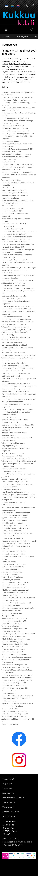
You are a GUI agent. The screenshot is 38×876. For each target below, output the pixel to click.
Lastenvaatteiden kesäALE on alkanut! (16, 678)
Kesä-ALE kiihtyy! (8, 257)
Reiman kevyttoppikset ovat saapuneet (16, 657)
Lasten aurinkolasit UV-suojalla (13, 296)
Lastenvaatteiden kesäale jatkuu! (14, 420)
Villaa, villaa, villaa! (8, 159)
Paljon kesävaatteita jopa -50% (13, 683)
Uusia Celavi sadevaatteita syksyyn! (15, 528)
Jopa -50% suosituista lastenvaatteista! (17, 97)
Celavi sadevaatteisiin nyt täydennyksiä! (17, 409)
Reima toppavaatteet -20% (11, 211)
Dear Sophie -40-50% (9, 709)
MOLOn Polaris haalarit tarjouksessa (15, 639)
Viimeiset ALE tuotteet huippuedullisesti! (17, 670)
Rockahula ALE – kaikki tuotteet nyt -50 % (17, 164)
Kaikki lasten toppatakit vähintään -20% (17, 201)
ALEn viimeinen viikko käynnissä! (14, 332)
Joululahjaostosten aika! (11, 489)
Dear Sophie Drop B (8, 690)
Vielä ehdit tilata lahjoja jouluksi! (14, 482)
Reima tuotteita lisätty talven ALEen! (15, 337)
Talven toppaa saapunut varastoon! (15, 660)
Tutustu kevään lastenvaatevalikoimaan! (17, 322)
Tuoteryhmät (23, 36)
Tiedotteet (7, 788)
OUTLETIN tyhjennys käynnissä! (13, 363)
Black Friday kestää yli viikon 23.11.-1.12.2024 (18, 355)
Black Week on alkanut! (10, 198)
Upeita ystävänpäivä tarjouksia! (14, 324)
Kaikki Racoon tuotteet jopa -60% (14, 592)
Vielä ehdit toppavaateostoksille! (14, 711)
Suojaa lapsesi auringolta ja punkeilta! (16, 680)
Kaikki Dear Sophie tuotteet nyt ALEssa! (16, 675)
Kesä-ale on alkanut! (9, 422)
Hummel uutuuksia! (9, 595)
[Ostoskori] (33, 6)
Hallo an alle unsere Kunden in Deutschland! (18, 231)
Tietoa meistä (8, 802)
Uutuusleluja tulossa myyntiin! (13, 649)
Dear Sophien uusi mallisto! (12, 706)
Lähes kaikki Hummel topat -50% (14, 618)
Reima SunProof (7, 273)
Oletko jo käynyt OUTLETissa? (12, 126)
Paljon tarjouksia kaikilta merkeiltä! (15, 582)
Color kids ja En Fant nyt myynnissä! (15, 389)
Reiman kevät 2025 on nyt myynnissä (16, 330)
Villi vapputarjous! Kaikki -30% (13, 685)
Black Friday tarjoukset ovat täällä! (15, 492)
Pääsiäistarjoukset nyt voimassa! (14, 128)
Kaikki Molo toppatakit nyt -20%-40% (15, 384)
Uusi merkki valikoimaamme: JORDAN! (16, 131)
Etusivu (6, 36)
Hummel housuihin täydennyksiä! (14, 644)
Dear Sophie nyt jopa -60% (11, 613)
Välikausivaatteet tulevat (11, 152)
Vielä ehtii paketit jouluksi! (12, 577)
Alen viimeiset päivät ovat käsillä (14, 469)
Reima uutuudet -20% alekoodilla (14, 242)
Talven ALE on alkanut (10, 340)
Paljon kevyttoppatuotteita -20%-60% (16, 309)
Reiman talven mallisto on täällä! (14, 515)
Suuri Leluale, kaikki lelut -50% (13, 286)
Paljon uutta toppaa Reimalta (13, 585)
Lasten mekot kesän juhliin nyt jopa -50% (17, 425)
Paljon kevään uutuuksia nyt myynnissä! (17, 608)
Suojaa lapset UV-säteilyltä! (12, 538)
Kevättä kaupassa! (8, 562)
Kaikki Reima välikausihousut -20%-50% (17, 306)
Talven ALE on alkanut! (10, 626)
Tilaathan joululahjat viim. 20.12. (14, 629)
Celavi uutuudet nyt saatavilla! (13, 224)
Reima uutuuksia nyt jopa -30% (13, 551)
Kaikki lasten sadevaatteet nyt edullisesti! (17, 288)
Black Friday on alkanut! (10, 580)
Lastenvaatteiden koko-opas (12, 453)
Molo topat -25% (7, 226)
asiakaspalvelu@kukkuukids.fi (17, 842)
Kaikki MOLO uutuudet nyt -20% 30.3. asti (17, 696)
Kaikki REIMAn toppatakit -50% (13, 564)
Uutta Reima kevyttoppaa (11, 471)
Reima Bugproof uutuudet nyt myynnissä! (17, 133)
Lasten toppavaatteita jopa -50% (14, 665)
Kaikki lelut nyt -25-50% (10, 631)
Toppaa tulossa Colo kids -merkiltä (15, 391)
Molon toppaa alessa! (9, 724)
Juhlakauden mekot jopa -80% (13, 283)
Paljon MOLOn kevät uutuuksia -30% (15, 544)
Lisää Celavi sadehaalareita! (12, 402)
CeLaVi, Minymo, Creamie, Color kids (15, 698)
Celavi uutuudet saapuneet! (12, 652)
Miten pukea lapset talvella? (12, 208)
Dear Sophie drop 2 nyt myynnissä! (14, 654)
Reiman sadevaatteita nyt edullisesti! (16, 603)
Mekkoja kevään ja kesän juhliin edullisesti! (18, 541)
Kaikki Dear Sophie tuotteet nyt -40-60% (17, 533)
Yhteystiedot (8, 807)
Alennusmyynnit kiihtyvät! (11, 572)
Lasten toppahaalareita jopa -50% (14, 714)
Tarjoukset (7, 783)
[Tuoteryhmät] (6, 30)
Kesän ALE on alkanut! (10, 536)
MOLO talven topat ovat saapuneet (15, 590)
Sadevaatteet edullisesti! (11, 569)
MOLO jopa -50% (7, 616)
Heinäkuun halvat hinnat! (11, 531)
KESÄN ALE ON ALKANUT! (10, 600)
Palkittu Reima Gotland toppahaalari (15, 513)
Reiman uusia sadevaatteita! (12, 567)
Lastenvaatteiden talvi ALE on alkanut (16, 479)
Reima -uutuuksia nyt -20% (12, 642)
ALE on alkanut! (7, 188)
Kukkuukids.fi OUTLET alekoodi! (13, 234)
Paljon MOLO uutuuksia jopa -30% (14, 688)
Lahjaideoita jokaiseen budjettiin (14, 195)
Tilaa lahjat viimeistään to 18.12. (13, 190)
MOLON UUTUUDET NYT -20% (12, 647)
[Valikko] (35, 36)
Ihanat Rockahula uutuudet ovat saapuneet (18, 399)
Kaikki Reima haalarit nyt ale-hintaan (16, 412)
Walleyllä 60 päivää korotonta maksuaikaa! (18, 495)
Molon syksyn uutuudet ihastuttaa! (15, 525)
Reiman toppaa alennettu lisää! (13, 621)
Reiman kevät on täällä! (10, 605)
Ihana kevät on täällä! (10, 141)
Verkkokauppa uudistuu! (11, 611)
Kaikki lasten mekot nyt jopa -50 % (15, 118)
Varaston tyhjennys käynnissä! (13, 636)
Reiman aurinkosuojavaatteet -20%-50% (17, 280)
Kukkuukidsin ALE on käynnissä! (14, 100)
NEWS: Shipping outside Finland (14, 520)
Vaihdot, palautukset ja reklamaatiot (13, 797)
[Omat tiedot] (26, 6)
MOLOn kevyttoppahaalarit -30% (14, 587)
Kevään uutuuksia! (8, 701)
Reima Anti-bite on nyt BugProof (14, 299)
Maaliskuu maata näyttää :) (12, 456)
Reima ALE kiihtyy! (8, 417)
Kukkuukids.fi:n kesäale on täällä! (14, 260)
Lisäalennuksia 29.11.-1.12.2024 (13, 353)
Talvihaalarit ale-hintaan (11, 180)
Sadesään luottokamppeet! (12, 523)
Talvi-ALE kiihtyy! (7, 335)
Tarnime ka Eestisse (9, 415)
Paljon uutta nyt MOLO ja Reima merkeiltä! (18, 598)
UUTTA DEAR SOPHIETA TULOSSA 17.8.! (15, 667)
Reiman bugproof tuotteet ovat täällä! (16, 319)
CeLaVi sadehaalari (8, 693)
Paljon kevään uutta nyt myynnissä (15, 458)
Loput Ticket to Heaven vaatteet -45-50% (17, 703)
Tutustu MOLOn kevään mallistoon (15, 327)
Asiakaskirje (8, 793)
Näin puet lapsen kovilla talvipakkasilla (17, 172)
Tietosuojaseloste (10, 812)
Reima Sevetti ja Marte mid (12, 229)
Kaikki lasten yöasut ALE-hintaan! (14, 193)
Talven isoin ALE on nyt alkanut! (13, 716)
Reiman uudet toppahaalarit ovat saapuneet (18, 386)
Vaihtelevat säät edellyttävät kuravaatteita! (18, 461)
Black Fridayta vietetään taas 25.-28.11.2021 (18, 634)
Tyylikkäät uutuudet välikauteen (14, 518)
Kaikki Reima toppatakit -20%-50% (15, 366)
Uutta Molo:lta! (7, 662)
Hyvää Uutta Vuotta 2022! (11, 623)
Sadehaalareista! (8, 162)
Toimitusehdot (9, 816)
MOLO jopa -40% (7, 672)
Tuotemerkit (8, 779)
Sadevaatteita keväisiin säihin (13, 554)
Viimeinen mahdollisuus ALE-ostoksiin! (16, 255)
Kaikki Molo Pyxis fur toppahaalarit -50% (17, 149)
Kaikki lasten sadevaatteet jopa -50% (16, 317)
